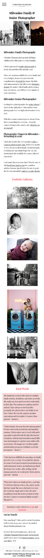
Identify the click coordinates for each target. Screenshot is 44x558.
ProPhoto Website (24, 556)
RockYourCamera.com (15, 165)
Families (22, 275)
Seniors (22, 311)
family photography (27, 66)
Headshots (22, 347)
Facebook (22, 510)
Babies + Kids (22, 249)
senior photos (34, 104)
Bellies (22, 198)
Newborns (22, 223)
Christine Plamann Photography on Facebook (21, 535)
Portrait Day (20, 81)
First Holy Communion (22, 373)
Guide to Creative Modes (30, 171)
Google (31, 507)
